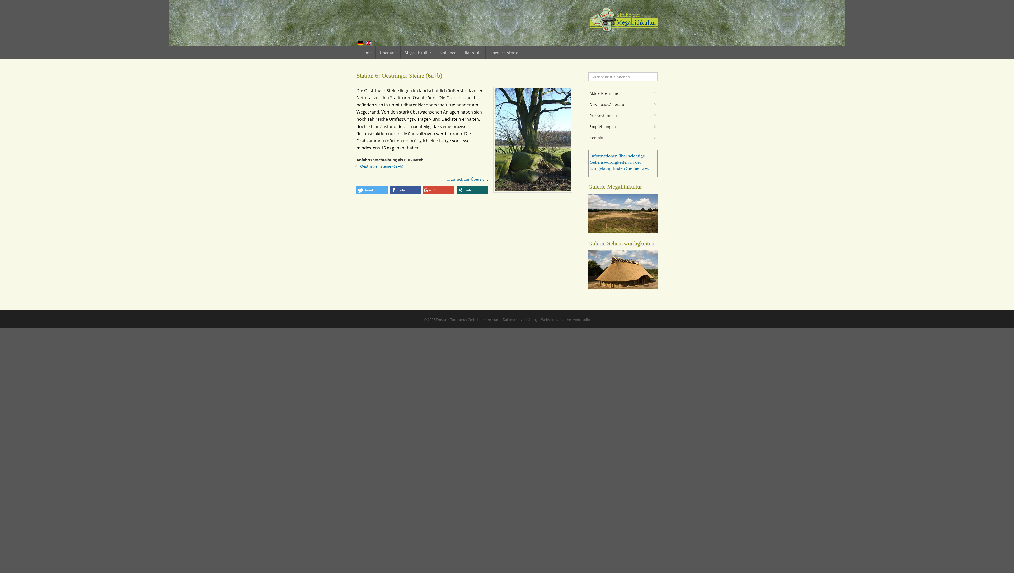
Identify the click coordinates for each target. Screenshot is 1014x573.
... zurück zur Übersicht (467, 179)
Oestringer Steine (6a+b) (381, 166)
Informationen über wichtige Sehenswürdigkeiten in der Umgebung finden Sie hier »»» (619, 162)
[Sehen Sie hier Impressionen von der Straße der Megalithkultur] (623, 231)
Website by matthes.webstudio (565, 319)
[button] (372, 190)
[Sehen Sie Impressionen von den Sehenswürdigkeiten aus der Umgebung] (623, 288)
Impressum (490, 319)
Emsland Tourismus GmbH (457, 319)
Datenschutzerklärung (520, 319)
